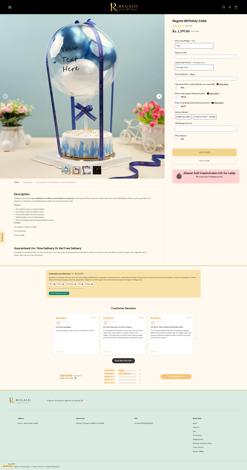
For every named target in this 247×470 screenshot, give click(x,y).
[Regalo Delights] (123, 7)
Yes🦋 (183, 97)
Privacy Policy (197, 435)
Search (195, 423)
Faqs (194, 431)
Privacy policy (25, 467)
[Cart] (236, 7)
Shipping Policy (198, 439)
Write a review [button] (176, 376)
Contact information (52, 467)
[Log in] (230, 7)
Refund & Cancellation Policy (202, 443)
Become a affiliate (198, 451)
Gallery (17, 182)
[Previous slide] (50, 338)
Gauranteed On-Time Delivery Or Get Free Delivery (56, 182)
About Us (196, 427)
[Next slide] (197, 338)
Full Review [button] (60, 351)
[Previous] (5, 96)
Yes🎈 (183, 106)
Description (27, 182)
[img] (61, 318)
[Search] (224, 7)
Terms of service (38, 467)
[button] (10, 7)
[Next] (159, 96)
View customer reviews (59, 293)
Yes (182, 139)
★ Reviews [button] (2, 237)
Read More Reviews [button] (123, 360)
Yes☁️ (183, 87)
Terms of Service (198, 447)
